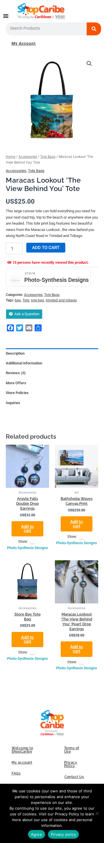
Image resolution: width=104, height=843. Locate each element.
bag (18, 300)
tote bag (37, 300)
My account (22, 762)
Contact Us (74, 777)
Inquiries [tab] (13, 403)
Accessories (27, 157)
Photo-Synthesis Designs (56, 279)
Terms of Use (71, 750)
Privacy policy (63, 834)
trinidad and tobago (61, 300)
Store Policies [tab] (17, 393)
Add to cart (46, 247)
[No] (97, 813)
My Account (24, 43)
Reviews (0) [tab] (16, 373)
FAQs (16, 773)
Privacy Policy (70, 764)
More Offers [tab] (16, 383)
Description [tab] (15, 353)
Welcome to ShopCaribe (22, 750)
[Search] (94, 28)
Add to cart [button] (27, 529)
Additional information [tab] (24, 363)
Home (10, 157)
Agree (36, 834)
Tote (26, 300)
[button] (89, 63)
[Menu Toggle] (6, 16)
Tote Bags (47, 157)
